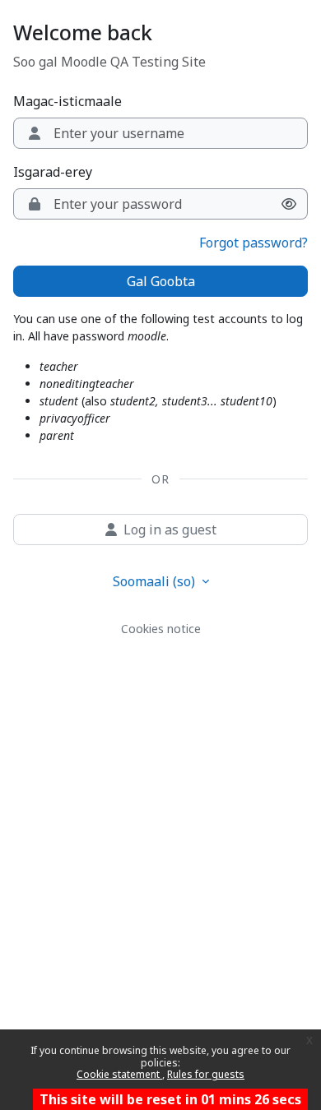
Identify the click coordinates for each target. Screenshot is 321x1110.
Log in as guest (169, 529)
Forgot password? (253, 243)
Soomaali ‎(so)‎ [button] (155, 581)
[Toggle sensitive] (289, 204)
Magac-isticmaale (67, 101)
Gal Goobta (161, 281)
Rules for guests (205, 1074)
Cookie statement (119, 1074)
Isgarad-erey (52, 172)
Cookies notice (161, 628)
